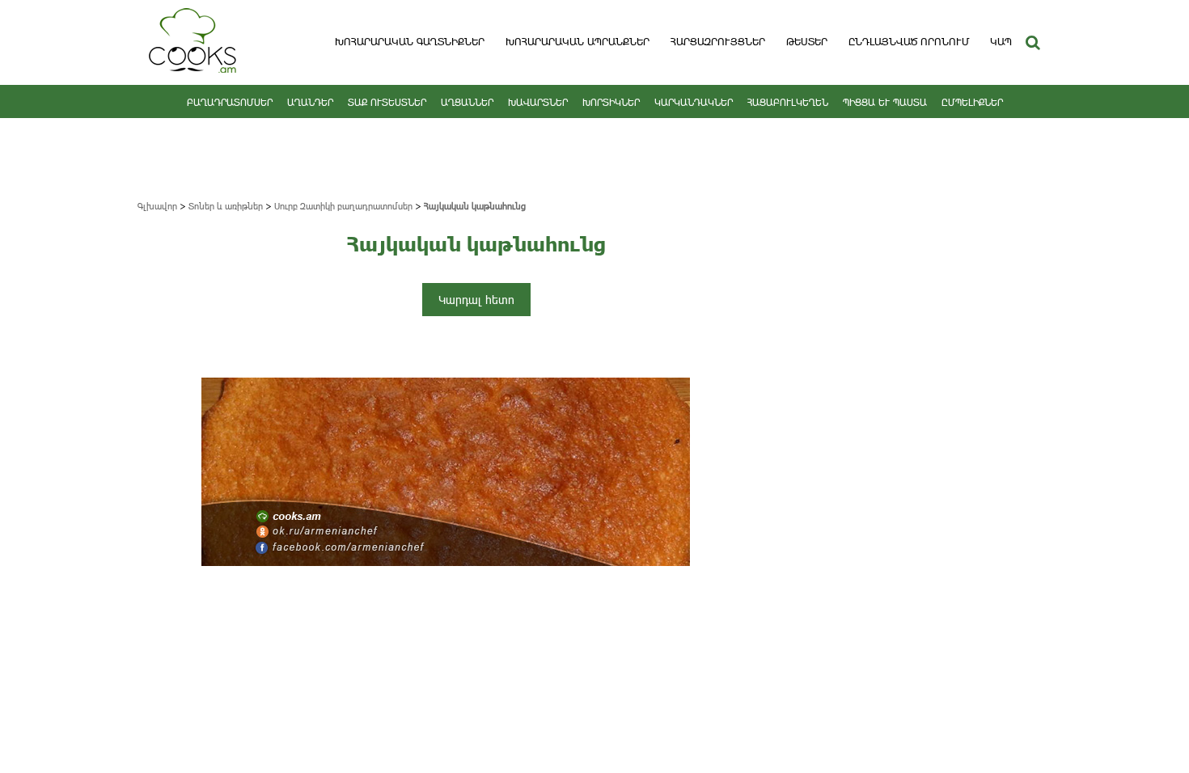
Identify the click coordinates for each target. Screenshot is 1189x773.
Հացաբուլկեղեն (787, 102)
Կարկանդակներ (693, 102)
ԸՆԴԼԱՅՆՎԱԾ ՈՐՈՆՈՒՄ (908, 41)
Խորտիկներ (611, 102)
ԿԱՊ (1001, 41)
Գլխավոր (157, 206)
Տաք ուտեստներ (387, 102)
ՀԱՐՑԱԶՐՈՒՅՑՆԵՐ (718, 41)
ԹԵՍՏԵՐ (806, 41)
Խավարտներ (538, 102)
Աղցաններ (467, 102)
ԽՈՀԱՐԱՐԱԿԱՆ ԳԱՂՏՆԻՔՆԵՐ (409, 41)
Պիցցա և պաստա (885, 102)
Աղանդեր (310, 102)
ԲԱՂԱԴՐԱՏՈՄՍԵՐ (230, 102)
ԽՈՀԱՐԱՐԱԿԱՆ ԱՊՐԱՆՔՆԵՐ (578, 41)
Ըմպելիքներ (972, 102)
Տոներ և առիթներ (225, 206)
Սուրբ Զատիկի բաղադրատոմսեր (343, 206)
